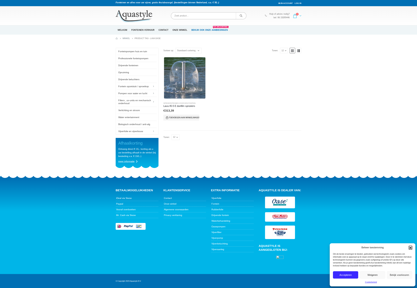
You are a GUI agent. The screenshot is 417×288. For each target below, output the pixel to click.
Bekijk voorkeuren (399, 275)
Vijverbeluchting (219, 243)
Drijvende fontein (220, 215)
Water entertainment (128, 117)
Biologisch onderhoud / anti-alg (134, 124)
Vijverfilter (216, 232)
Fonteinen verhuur (142, 30)
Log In (298, 3)
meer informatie (126, 161)
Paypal (119, 203)
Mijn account (285, 3)
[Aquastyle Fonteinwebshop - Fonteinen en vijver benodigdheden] (134, 16)
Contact (163, 30)
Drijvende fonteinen (128, 65)
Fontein (215, 203)
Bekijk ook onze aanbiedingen (209, 29)
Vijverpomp (217, 238)
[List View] (298, 50)
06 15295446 (284, 17)
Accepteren (345, 275)
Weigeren (372, 275)
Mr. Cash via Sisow (126, 215)
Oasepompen (218, 226)
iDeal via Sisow (124, 198)
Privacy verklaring (173, 215)
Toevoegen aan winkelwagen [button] (184, 117)
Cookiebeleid (371, 282)
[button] (410, 247)
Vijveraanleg (217, 249)
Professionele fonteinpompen (133, 58)
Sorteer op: (168, 50)
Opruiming (123, 72)
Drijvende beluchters (128, 79)
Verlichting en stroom (129, 110)
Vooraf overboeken (126, 209)
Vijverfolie (216, 198)
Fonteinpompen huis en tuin (132, 51)
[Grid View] (292, 50)
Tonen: (275, 50)
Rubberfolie (217, 209)
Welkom (122, 30)
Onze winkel (180, 30)
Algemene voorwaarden (176, 209)
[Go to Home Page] (117, 38)
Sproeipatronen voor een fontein (179, 103)
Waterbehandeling (220, 221)
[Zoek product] (241, 16)
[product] (184, 78)
